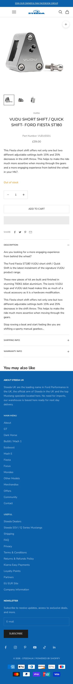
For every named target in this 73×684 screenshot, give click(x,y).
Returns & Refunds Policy (19, 558)
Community (10, 497)
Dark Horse (10, 435)
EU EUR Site (11, 583)
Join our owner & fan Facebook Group (36, 3)
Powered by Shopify (48, 658)
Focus (7, 466)
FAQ (6, 540)
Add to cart (36, 209)
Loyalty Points (12, 571)
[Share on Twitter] (20, 232)
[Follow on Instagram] (15, 647)
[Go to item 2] (21, 100)
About (7, 423)
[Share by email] (30, 232)
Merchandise (11, 484)
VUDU (36, 113)
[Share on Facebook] (14, 232)
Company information (16, 589)
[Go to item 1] (9, 100)
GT (5, 429)
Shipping (9, 534)
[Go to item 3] (33, 100)
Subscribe (16, 633)
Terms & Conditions (15, 552)
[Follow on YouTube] (35, 647)
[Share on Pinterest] (25, 232)
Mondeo (8, 472)
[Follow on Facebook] (5, 647)
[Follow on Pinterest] (25, 647)
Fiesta (7, 460)
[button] (36, 220)
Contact (8, 503)
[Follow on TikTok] (44, 647)
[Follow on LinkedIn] (54, 647)
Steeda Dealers (12, 521)
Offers (7, 491)
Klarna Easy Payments (17, 565)
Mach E (8, 453)
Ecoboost (9, 447)
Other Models (12, 478)
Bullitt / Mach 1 (13, 441)
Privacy (8, 546)
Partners (9, 577)
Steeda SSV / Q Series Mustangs (23, 527)
